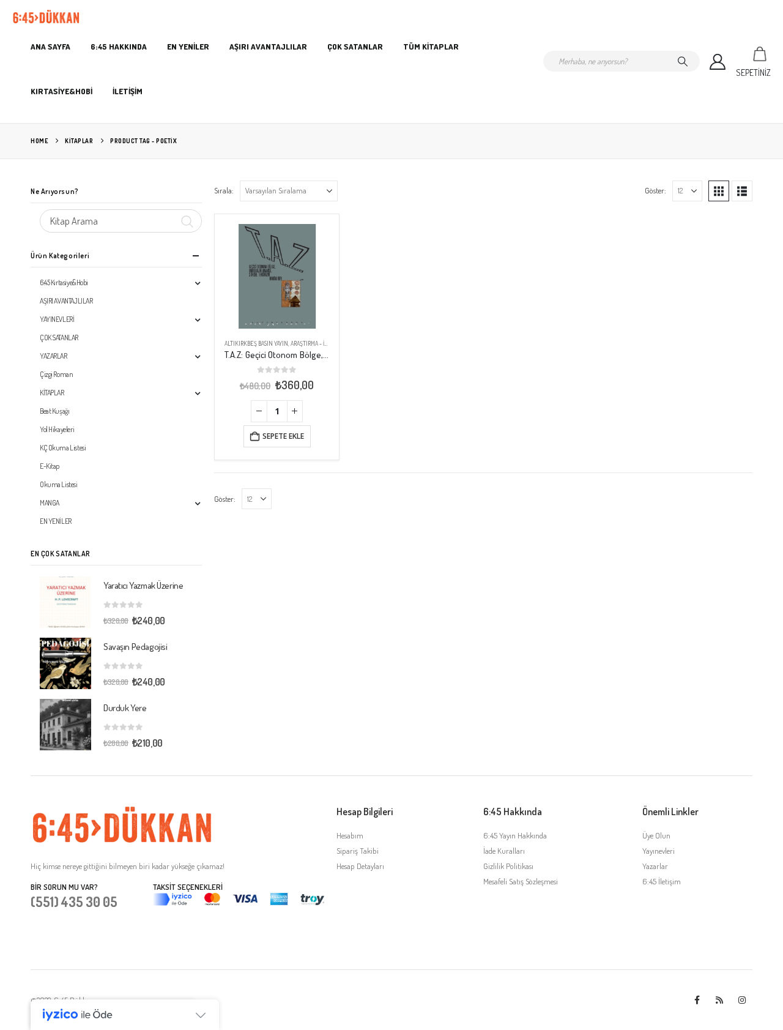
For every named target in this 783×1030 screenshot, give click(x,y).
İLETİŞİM (128, 91)
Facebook (697, 1000)
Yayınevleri (658, 851)
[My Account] (717, 61)
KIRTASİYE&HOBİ (61, 91)
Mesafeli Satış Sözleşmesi (520, 881)
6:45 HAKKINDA (119, 46)
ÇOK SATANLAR (355, 46)
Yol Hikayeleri (57, 429)
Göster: (655, 190)
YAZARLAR (53, 355)
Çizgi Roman (56, 374)
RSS (719, 1000)
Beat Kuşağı (54, 411)
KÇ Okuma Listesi (63, 447)
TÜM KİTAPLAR (431, 46)
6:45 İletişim (661, 881)
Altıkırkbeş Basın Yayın (256, 343)
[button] (718, 191)
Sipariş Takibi (357, 851)
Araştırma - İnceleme (321, 343)
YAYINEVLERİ (57, 319)
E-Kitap (49, 466)
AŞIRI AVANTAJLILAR (268, 46)
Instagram (742, 1000)
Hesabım (349, 835)
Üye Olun (656, 835)
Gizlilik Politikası (508, 866)
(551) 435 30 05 (74, 901)
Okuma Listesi (59, 484)
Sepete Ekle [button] (283, 436)
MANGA (49, 502)
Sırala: (224, 190)
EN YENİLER (188, 46)
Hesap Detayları (360, 866)
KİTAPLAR (52, 392)
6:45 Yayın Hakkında (515, 835)
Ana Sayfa (50, 46)
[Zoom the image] (122, 812)
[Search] (683, 61)
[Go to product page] (277, 276)
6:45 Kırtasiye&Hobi (64, 282)
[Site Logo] (46, 16)
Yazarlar (655, 866)
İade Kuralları (504, 851)
